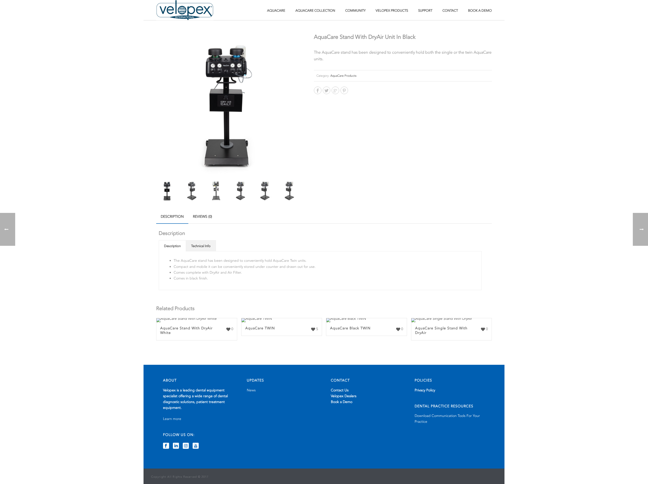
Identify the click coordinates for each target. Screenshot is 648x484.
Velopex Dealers (343, 396)
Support (425, 10)
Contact (450, 10)
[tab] (172, 216)
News (251, 390)
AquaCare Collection (315, 10)
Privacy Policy (425, 390)
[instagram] (186, 446)
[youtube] (196, 446)
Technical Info (201, 246)
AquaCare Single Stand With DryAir (441, 330)
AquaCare (276, 10)
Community (355, 10)
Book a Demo (480, 10)
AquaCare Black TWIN (350, 328)
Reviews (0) (202, 216)
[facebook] (166, 446)
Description (172, 216)
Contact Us (340, 390)
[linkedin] (176, 446)
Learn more (172, 418)
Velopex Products (392, 10)
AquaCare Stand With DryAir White (186, 330)
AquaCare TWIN (260, 328)
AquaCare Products (343, 76)
